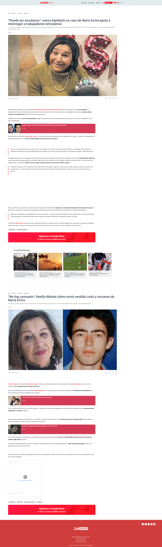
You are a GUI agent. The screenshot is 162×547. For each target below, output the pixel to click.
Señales (108, 2)
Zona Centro (91, 2)
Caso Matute (39, 502)
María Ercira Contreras (22, 229)
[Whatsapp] (106, 98)
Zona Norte (84, 2)
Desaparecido (12, 229)
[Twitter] (112, 98)
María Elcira (19, 502)
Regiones (14, 13)
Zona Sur (98, 2)
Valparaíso (26, 13)
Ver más (23, 128)
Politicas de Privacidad (81, 542)
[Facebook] (109, 98)
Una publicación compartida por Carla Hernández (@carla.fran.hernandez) (25, 497)
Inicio (9, 13)
